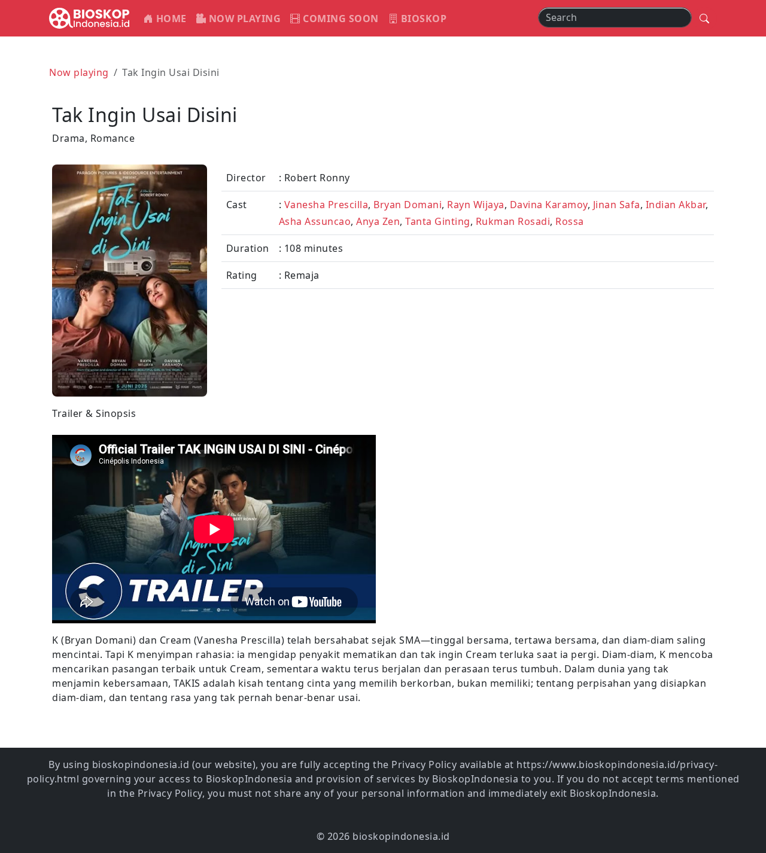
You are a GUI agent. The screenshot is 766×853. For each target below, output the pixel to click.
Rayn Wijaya (475, 204)
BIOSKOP (422, 18)
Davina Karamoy (549, 204)
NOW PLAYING (243, 18)
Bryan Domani (407, 204)
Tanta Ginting (437, 221)
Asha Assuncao (315, 221)
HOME (170, 18)
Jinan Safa (616, 204)
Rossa (569, 221)
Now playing (79, 72)
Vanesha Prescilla (326, 204)
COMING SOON (339, 18)
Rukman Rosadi (513, 221)
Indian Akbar (676, 204)
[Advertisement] (552, 490)
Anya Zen (378, 221)
